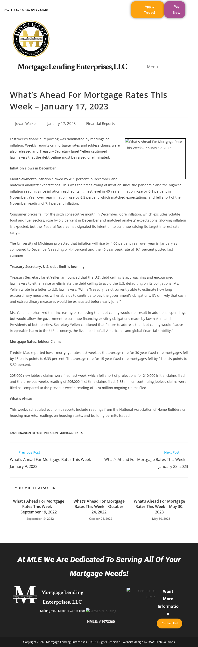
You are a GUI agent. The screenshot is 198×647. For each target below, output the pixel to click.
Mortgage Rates (71, 433)
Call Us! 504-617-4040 (26, 10)
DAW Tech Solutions (161, 642)
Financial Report (30, 433)
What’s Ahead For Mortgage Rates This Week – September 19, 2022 (38, 507)
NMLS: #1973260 (101, 622)
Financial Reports (100, 123)
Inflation (51, 433)
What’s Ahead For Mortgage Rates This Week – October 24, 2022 (99, 507)
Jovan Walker (26, 123)
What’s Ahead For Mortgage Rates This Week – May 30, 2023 (159, 507)
